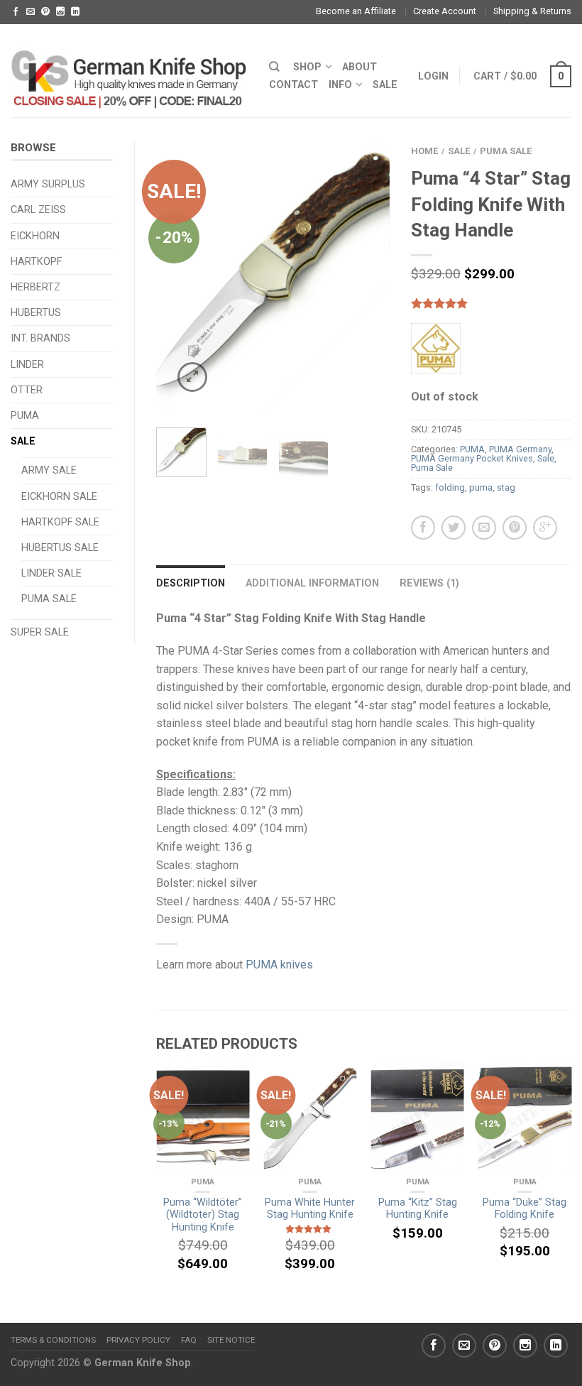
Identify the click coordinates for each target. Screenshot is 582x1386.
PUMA (25, 416)
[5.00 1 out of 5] (491, 303)
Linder (27, 365)
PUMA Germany (520, 449)
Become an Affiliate (356, 11)
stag (506, 487)
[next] (377, 275)
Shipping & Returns (532, 11)
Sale (23, 441)
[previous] (168, 275)
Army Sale (49, 470)
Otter (27, 390)
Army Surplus (48, 184)
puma (481, 487)
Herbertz (35, 287)
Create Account (444, 11)
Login (433, 76)
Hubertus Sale (60, 548)
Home (424, 151)
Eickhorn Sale (59, 497)
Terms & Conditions (53, 1340)
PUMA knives (279, 964)
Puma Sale (49, 599)
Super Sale (40, 632)
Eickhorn (35, 236)
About (359, 67)
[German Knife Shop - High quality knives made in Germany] (129, 70)
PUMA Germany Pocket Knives (472, 458)
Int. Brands (40, 338)
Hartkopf (36, 262)
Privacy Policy (138, 1340)
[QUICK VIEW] (202, 1119)
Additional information (312, 583)
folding (450, 487)
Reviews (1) (429, 583)
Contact (293, 85)
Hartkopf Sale (60, 522)
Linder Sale (51, 573)
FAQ (189, 1340)
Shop (307, 67)
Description (190, 583)
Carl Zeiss (38, 210)
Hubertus (36, 313)
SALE (385, 85)
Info (340, 85)
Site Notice (231, 1340)
